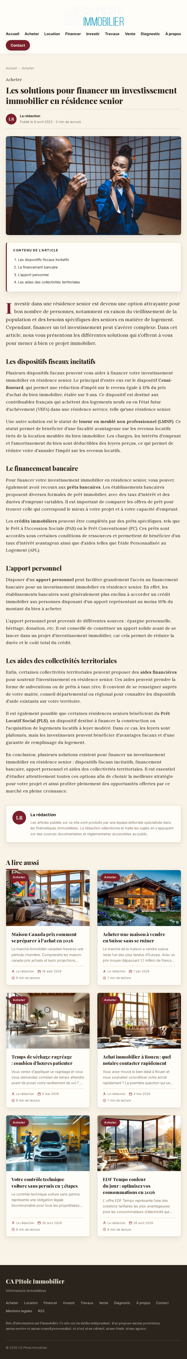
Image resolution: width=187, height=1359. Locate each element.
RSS (41, 1311)
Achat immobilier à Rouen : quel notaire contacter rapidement (137, 1059)
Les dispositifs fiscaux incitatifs (43, 259)
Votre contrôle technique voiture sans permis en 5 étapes (44, 1182)
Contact (18, 45)
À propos (173, 33)
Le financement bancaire (38, 267)
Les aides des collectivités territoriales (49, 282)
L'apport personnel (33, 275)
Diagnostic (150, 33)
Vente (130, 33)
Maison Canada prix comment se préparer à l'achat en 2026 (43, 937)
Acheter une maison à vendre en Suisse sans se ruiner (134, 937)
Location (52, 33)
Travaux (112, 33)
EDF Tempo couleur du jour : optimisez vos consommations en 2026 (129, 1185)
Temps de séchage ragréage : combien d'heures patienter (42, 1059)
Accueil (12, 33)
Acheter (32, 33)
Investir (93, 33)
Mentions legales (19, 1311)
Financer (73, 33)
